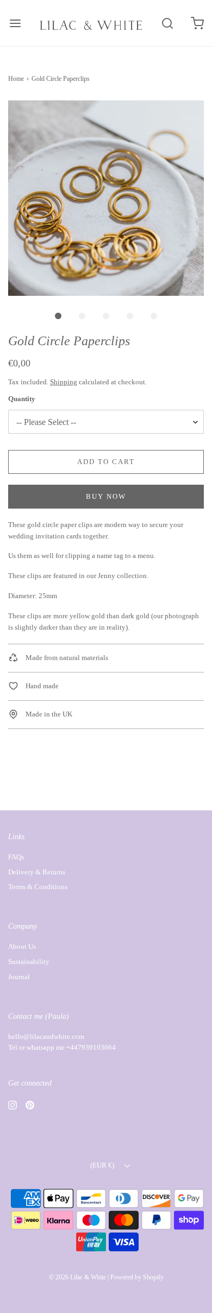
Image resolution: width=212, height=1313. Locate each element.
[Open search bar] (167, 23)
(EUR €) (103, 1165)
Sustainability (28, 961)
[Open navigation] (15, 23)
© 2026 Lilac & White (77, 1277)
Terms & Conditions (37, 887)
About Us (22, 946)
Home (16, 79)
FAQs (16, 857)
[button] (106, 198)
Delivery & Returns (36, 872)
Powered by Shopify (137, 1277)
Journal (19, 977)
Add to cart (106, 462)
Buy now (106, 496)
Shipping (63, 382)
